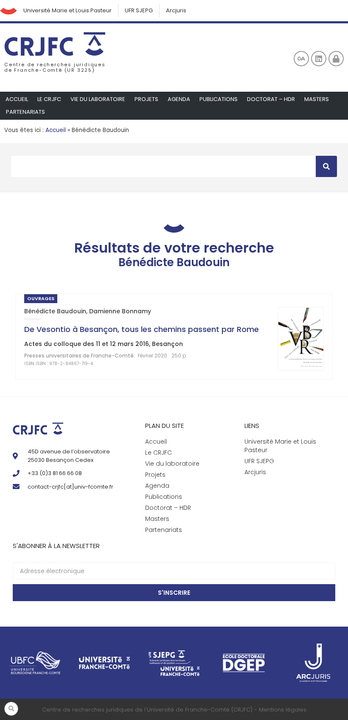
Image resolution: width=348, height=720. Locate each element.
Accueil (17, 99)
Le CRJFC (49, 99)
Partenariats (25, 112)
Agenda (179, 99)
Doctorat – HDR (271, 99)
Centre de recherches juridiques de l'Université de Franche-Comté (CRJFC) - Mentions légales (174, 710)
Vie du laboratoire (97, 99)
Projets (146, 99)
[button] (11, 709)
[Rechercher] (326, 166)
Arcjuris (176, 10)
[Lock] (336, 58)
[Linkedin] (318, 58)
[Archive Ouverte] (301, 58)
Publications (218, 99)
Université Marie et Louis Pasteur (67, 10)
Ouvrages (40, 298)
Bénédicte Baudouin (55, 311)
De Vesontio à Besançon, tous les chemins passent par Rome (141, 329)
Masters (316, 99)
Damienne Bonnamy (120, 311)
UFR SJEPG (139, 10)
